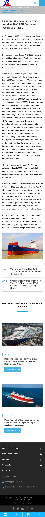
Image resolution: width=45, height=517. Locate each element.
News (14, 7)
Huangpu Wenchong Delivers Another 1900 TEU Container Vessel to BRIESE (20, 11)
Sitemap (17, 503)
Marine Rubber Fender (10, 448)
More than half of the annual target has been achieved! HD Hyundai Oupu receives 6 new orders (21, 422)
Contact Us (6, 470)
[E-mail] (5, 514)
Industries (6, 459)
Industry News (24, 7)
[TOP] (39, 514)
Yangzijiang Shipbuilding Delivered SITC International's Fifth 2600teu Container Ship (26, 271)
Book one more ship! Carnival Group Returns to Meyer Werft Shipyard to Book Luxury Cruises (20, 361)
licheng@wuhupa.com (13, 482)
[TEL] (16, 514)
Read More (13, 369)
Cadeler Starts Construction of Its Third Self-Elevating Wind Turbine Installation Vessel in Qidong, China (25, 284)
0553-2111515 (10, 477)
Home (6, 7)
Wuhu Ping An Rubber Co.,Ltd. (27, 497)
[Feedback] (28, 514)
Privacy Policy (26, 503)
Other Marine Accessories (11, 454)
